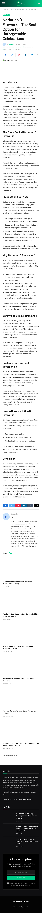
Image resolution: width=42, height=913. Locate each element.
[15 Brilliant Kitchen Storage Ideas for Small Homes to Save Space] (8, 842)
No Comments (28, 47)
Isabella (11, 44)
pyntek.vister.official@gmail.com (21, 799)
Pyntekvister (25, 907)
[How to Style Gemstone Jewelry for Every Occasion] (21, 665)
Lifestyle (6, 14)
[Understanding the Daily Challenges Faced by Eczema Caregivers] (8, 816)
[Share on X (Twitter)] (12, 55)
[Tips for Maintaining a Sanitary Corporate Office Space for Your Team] (21, 600)
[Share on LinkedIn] (25, 55)
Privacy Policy (20, 885)
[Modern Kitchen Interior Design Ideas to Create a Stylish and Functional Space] (8, 829)
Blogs (26, 902)
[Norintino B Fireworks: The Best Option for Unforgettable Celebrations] (21, 68)
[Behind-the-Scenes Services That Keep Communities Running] (21, 568)
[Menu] (3, 3)
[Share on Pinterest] (19, 55)
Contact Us (17, 902)
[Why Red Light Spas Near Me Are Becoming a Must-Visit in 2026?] (21, 633)
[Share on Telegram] (32, 55)
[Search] (39, 3)
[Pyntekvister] (21, 3)
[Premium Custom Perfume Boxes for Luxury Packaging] (21, 697)
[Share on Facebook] (6, 55)
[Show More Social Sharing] (37, 55)
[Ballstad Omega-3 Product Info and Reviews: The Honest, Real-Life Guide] (21, 730)
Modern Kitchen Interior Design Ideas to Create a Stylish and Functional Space (27, 829)
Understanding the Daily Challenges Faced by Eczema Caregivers (26, 816)
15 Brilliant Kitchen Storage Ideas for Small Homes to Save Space (27, 841)
